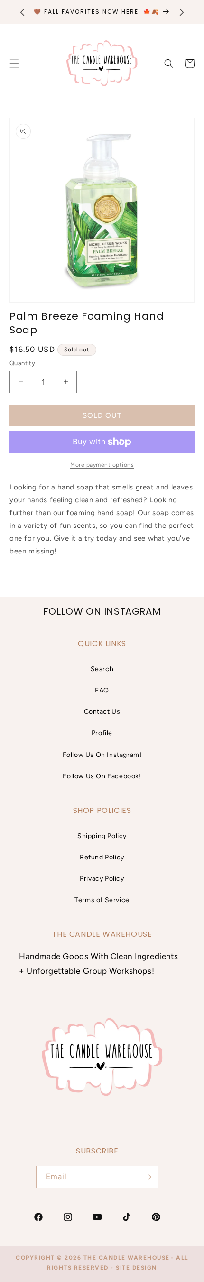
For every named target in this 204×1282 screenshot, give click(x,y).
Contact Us (102, 712)
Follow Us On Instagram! (102, 755)
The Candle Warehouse (126, 1257)
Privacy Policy (102, 879)
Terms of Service (102, 900)
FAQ (102, 690)
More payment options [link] (102, 464)
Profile (102, 733)
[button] (168, 63)
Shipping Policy (102, 836)
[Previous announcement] (22, 12)
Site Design (136, 1267)
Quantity (22, 363)
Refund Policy (102, 857)
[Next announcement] (181, 12)
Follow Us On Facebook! (102, 776)
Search (102, 669)
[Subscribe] (147, 1177)
